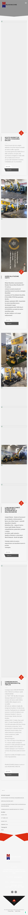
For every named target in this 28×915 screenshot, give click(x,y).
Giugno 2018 (4, 821)
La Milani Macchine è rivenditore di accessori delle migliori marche (12, 510)
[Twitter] (15, 169)
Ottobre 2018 (4, 817)
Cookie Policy (17, 911)
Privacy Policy (10, 911)
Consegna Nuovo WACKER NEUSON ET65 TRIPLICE (12, 683)
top (14, 902)
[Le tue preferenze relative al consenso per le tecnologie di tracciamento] (25, 912)
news (2, 829)
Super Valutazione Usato (12, 277)
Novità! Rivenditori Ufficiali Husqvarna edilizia (12, 139)
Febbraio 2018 (4, 824)
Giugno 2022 (4, 814)
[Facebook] (13, 169)
